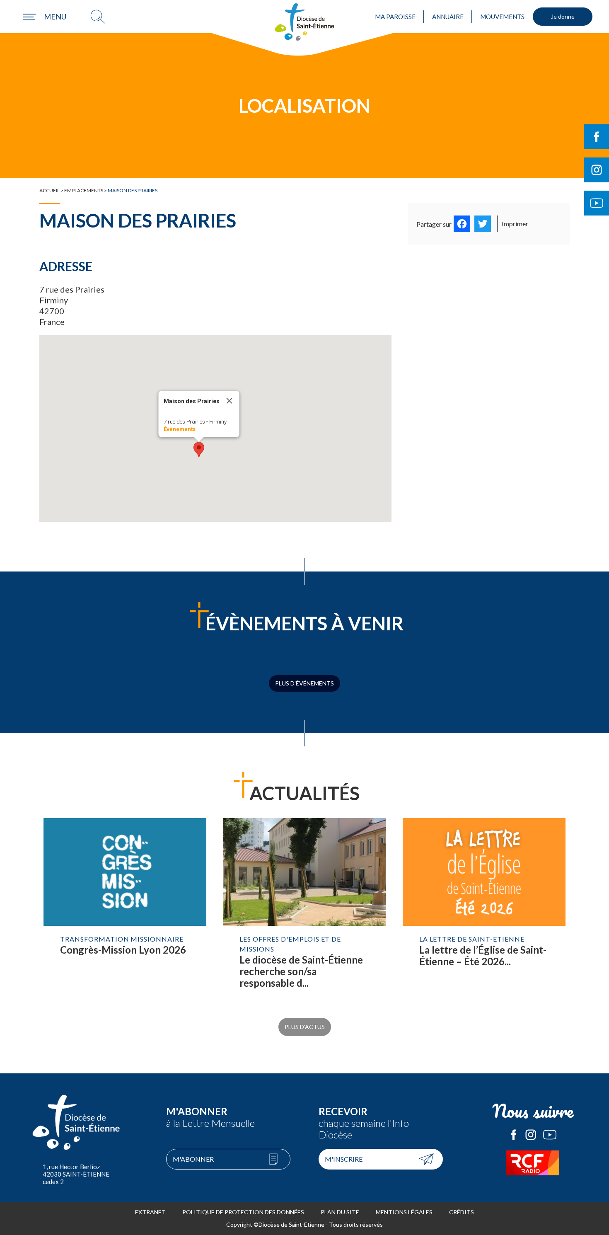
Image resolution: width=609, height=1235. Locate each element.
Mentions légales (404, 1212)
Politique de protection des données (243, 1212)
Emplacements (83, 190)
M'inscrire (343, 1159)
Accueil (49, 190)
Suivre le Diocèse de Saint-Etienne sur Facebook (596, 136)
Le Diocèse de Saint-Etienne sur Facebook (513, 1134)
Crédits (461, 1212)
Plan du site (340, 1212)
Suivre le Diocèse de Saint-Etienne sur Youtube (596, 203)
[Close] (229, 401)
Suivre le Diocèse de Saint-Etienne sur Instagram (596, 169)
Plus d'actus (305, 1026)
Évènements (179, 429)
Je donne (563, 16)
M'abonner (193, 1159)
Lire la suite (125, 911)
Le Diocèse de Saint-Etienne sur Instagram (530, 1134)
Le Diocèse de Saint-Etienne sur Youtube (549, 1134)
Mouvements (502, 16)
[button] (198, 450)
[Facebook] (462, 224)
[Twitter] (482, 224)
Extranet (150, 1212)
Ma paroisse (395, 16)
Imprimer (515, 224)
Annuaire (448, 16)
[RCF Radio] (533, 1162)
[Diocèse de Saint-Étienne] (304, 22)
